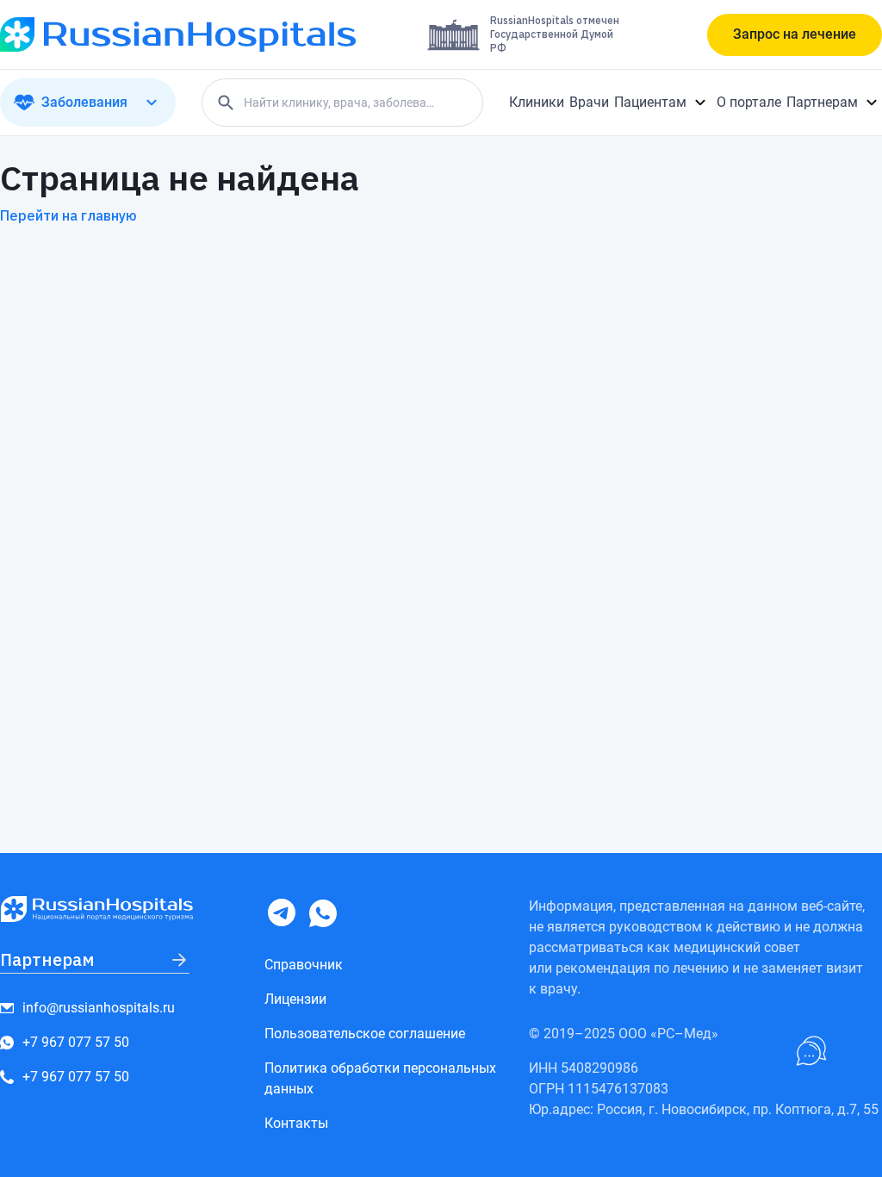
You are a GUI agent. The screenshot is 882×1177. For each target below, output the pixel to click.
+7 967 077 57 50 (75, 1042)
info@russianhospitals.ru (98, 1008)
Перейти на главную (68, 215)
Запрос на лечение (794, 34)
